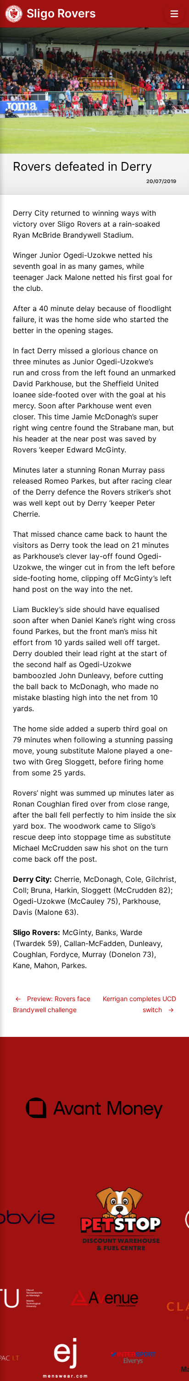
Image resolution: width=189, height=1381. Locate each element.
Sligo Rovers (61, 13)
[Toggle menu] (174, 14)
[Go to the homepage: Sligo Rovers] (14, 14)
